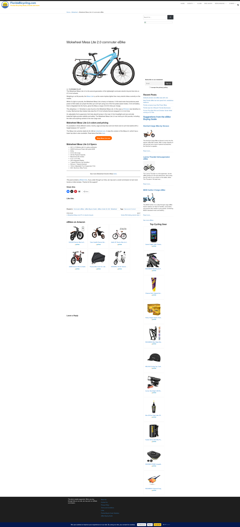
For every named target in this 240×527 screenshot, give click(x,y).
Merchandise (220, 3)
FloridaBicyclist (75, 89)
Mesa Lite (90, 96)
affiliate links (83, 180)
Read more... (147, 151)
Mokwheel (75, 12)
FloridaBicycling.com (23, 3)
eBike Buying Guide (107, 516)
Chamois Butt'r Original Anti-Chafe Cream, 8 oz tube (153, 293)
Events (190, 3)
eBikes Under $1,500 (104, 209)
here (103, 133)
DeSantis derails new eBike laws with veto (155, 98)
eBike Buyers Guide (91, 209)
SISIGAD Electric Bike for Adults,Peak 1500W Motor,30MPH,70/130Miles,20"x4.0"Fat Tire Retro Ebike (77, 242)
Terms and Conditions (107, 508)
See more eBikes (148, 220)
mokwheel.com (101, 131)
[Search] (170, 17)
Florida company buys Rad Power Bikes (155, 105)
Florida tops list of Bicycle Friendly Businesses (157, 108)
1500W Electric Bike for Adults (77, 266)
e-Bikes (231, 3)
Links (102, 510)
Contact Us (104, 502)
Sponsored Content (130, 209)
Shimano (126, 109)
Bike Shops (208, 3)
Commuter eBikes (79, 209)
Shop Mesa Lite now (103, 138)
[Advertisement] (158, 58)
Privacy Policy (105, 505)
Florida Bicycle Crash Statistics (110, 513)
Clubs (199, 3)
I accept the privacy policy (159, 87)
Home (183, 3)
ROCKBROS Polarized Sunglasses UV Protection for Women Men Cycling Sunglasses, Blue (153, 488)
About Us (103, 499)
